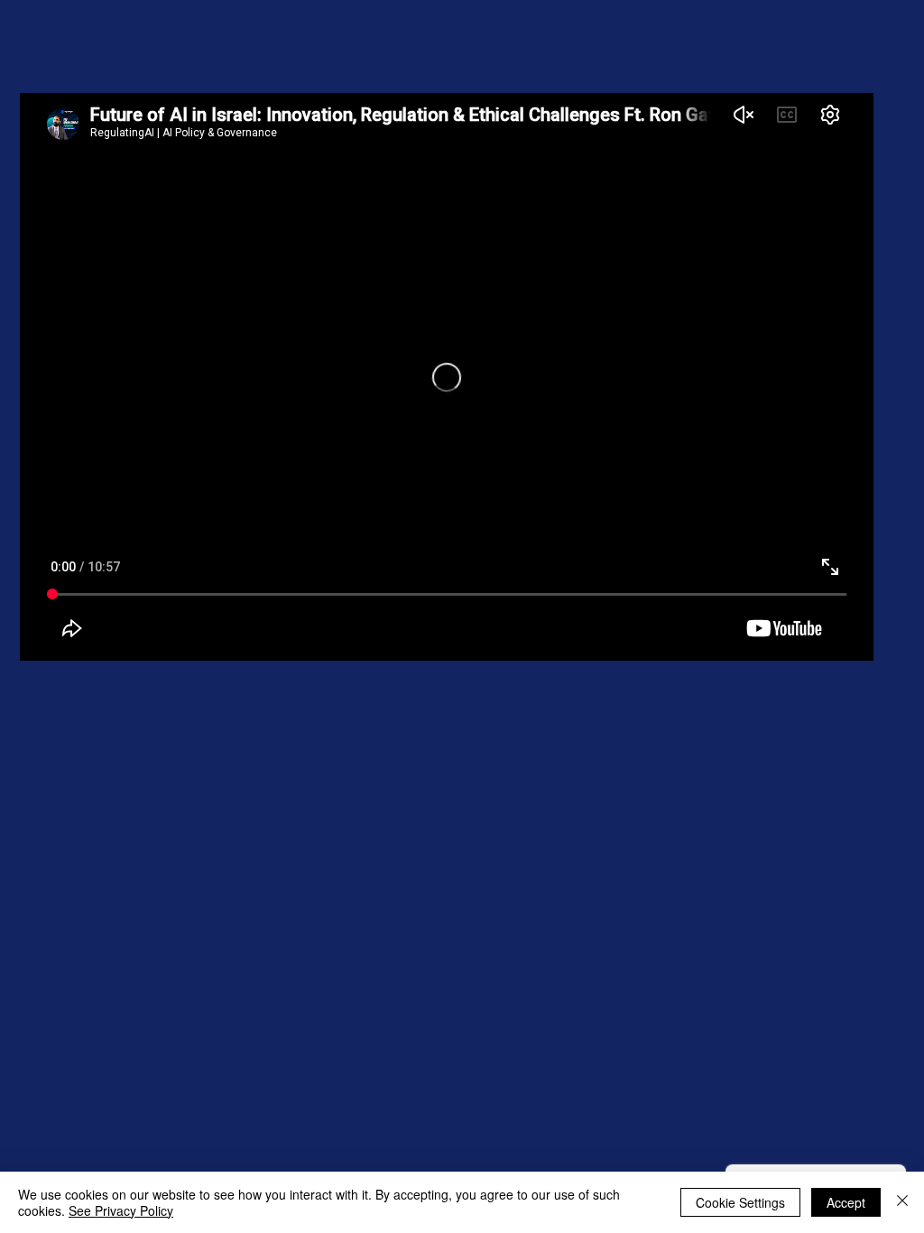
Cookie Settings (740, 1202)
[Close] (902, 1202)
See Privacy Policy (121, 1210)
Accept (846, 1202)
